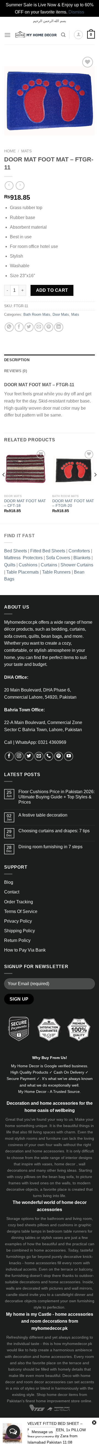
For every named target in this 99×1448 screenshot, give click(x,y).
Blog (8, 882)
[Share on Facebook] (19, 327)
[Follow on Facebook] (9, 756)
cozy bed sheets (22, 1225)
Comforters (79, 551)
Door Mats (61, 314)
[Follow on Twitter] (29, 756)
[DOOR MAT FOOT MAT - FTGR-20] (73, 470)
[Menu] (7, 35)
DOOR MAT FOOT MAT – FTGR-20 (73, 503)
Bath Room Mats (36, 314)
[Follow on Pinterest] (58, 756)
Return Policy (17, 940)
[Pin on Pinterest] (48, 327)
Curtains (49, 565)
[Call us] (48, 756)
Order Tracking (18, 901)
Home (10, 151)
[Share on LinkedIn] (58, 327)
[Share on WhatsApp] (9, 327)
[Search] (63, 34)
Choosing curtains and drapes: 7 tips (54, 830)
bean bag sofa (61, 1176)
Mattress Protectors (23, 557)
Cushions (28, 565)
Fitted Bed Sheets (47, 551)
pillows (29, 1176)
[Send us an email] (38, 756)
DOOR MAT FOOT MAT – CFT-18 (25, 503)
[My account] (78, 34)
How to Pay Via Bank (25, 950)
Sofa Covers (58, 557)
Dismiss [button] (76, 12)
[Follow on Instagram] (19, 756)
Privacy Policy (18, 921)
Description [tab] (16, 360)
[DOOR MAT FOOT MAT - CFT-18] (25, 470)
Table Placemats (22, 572)
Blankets (81, 557)
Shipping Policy (19, 930)
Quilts (9, 565)
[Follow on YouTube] (68, 756)
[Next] (95, 485)
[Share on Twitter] (29, 327)
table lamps (31, 1231)
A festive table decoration (42, 815)
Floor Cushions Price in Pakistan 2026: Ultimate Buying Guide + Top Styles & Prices (56, 796)
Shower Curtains (77, 565)
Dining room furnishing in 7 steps (50, 846)
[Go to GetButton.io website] (13, 1442)
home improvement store (58, 1401)
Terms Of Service (20, 911)
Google (50, 1066)
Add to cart (52, 290)
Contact (11, 892)
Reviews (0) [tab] (15, 371)
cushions (65, 1225)
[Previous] (4, 485)
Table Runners (56, 572)
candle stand (17, 1294)
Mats (26, 151)
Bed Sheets (15, 551)
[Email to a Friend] (38, 327)
